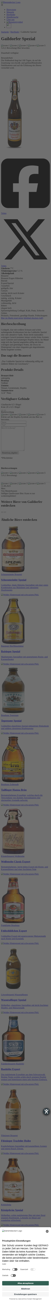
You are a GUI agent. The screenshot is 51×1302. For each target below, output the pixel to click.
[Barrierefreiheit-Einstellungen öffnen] (46, 1111)
